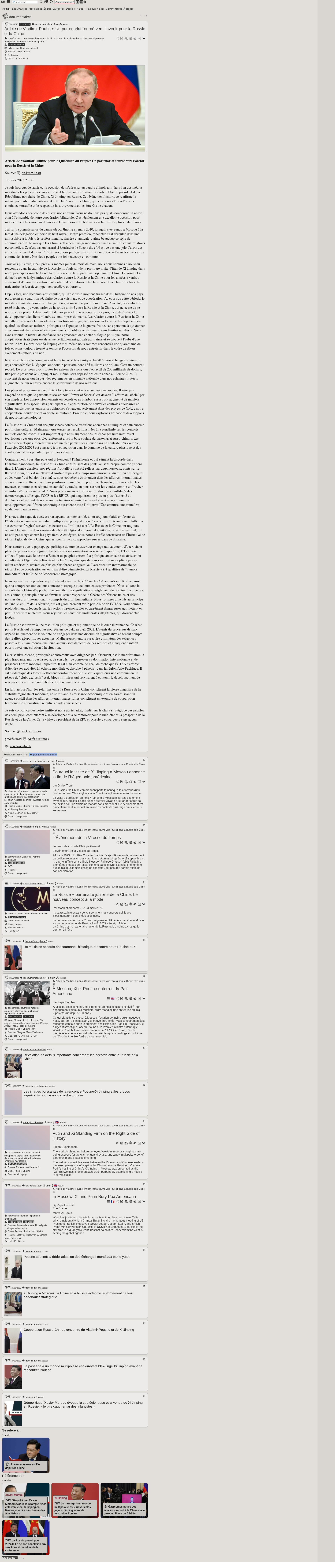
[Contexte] (126, 38)
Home (5, 8)
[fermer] (144, 759)
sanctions (31, 41)
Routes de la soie (21, 1023)
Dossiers (71, 8)
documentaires (20, 17)
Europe (11, 1167)
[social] (117, 38)
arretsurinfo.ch (42, 24)
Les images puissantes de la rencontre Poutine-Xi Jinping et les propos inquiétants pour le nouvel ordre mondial (77, 1093)
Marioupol (19, 1020)
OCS (17, 58)
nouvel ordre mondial (18, 920)
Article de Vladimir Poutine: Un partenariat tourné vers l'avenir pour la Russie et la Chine (100, 764)
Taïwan (35, 806)
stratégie (12, 791)
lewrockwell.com (33, 1185)
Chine (19, 51)
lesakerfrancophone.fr (34, 883)
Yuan (10, 800)
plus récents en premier (45, 754)
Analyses (22, 8)
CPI (35, 1035)
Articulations (35, 8)
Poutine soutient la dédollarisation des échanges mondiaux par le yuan (77, 1257)
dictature (9, 1158)
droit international (43, 38)
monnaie (21, 41)
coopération (14, 38)
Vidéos (101, 8)
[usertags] (122, 38)
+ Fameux (90, 8)
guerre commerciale (35, 794)
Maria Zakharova (34, 1032)
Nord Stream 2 (32, 1167)
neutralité (25, 1008)
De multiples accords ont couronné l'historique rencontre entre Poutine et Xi (80, 947)
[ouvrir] (144, 939)
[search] (25, 2)
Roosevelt (31, 1235)
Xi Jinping (13, 55)
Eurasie (37, 800)
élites (27, 1020)
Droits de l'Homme (31, 856)
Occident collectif (29, 48)
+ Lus (80, 8)
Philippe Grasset (16, 863)
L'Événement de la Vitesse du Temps (87, 837)
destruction (21, 1011)
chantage (9, 1161)
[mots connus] (130, 38)
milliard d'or (13, 48)
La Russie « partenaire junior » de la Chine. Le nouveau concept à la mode (95, 897)
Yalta (15, 1026)
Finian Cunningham (17, 1164)
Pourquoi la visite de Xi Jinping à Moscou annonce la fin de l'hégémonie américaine (99, 774)
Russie (11, 51)
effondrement (35, 1158)
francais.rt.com (33, 1251)
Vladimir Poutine (16, 44)
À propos (128, 8)
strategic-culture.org (33, 1122)
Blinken (20, 927)
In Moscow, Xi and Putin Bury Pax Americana (94, 1196)
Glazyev (21, 1032)
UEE (10, 1035)
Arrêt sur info (37, 738)
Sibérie (39, 1231)
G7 (17, 931)
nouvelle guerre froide (18, 913)
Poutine (23, 809)
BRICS (24, 58)
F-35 (10, 866)
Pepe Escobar (15, 1016)
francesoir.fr (31, 1397)
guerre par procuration (28, 797)
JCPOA (19, 813)
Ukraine (26, 51)
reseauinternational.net (34, 761)
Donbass (44, 806)
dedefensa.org (30, 826)
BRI (15, 1035)
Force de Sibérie (27, 1026)
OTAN (11, 58)
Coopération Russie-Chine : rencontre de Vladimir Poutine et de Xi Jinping (79, 1329)
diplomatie (10, 1013)
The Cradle (28, 1016)
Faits (13, 8)
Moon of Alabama (16, 917)
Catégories (59, 8)
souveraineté (27, 38)
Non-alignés (41, 1225)
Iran (33, 1028)
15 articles (25, 24)
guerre (41, 41)
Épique (47, 8)
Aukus (11, 813)
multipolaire (10, 41)
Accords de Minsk (23, 800)
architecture (86, 38)
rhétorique (35, 913)
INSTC (29, 1035)
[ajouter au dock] (135, 38)
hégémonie (98, 38)
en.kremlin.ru (31, 172)
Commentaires (114, 8)
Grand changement (17, 816)
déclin (44, 913)
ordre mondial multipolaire (66, 38)
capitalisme (22, 1155)
